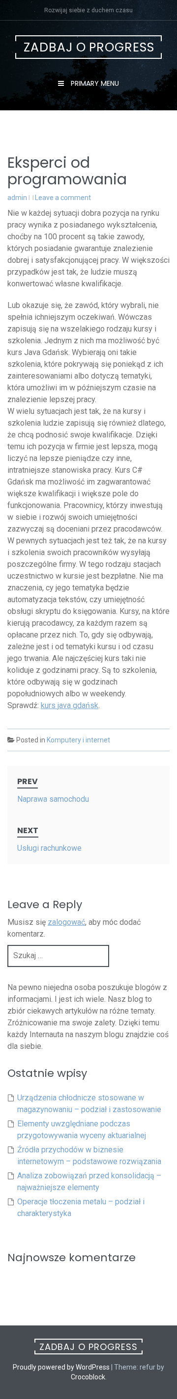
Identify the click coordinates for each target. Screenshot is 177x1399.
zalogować (66, 922)
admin (17, 198)
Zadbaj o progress (89, 47)
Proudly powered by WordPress (61, 1367)
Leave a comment (63, 198)
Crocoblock (88, 1377)
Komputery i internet (78, 740)
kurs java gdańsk (69, 705)
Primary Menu (94, 83)
